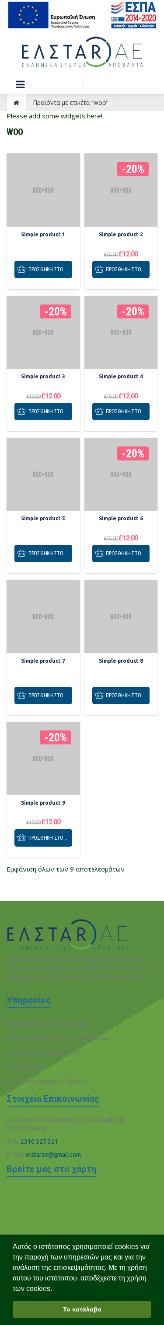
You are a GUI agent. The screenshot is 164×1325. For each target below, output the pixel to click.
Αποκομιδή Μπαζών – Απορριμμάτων (57, 1037)
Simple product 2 (121, 234)
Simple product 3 (43, 376)
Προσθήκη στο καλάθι (50, 269)
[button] (20, 84)
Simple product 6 (121, 518)
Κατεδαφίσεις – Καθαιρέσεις (47, 1023)
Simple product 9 (43, 803)
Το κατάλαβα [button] (82, 1309)
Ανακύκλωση (24, 1066)
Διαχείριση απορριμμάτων (43, 1052)
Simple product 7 (43, 661)
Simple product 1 (43, 234)
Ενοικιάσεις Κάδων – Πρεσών (47, 1081)
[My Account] (102, 84)
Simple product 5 (43, 518)
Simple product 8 (121, 661)
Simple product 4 (121, 376)
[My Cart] (143, 84)
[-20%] (121, 190)
